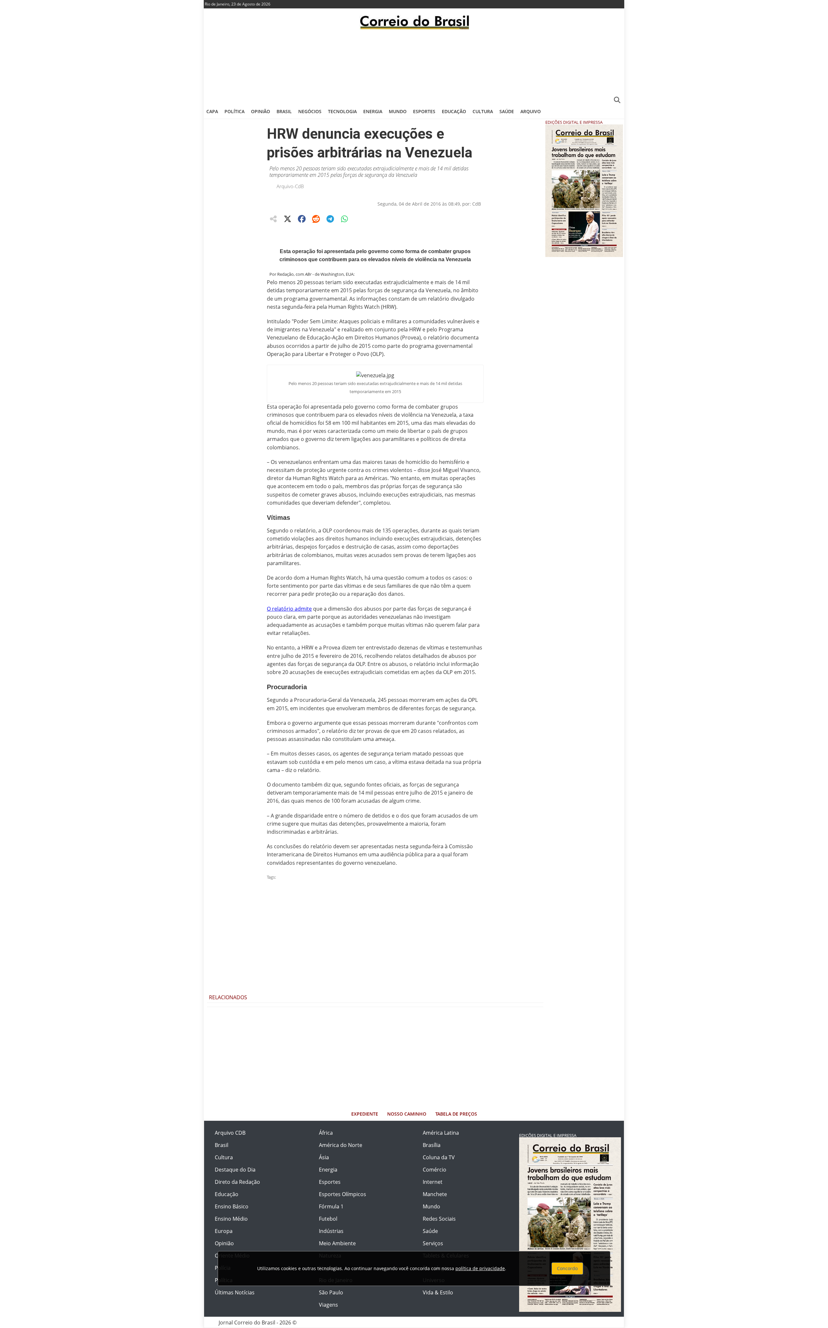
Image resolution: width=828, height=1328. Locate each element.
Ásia (324, 1157)
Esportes (424, 111)
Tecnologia (342, 111)
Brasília (432, 1145)
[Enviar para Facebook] (302, 219)
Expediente (364, 1114)
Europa (224, 1231)
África (326, 1132)
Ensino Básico (231, 1206)
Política (234, 111)
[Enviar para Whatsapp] (344, 219)
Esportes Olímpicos (342, 1194)
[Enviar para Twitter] (287, 219)
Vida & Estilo (438, 1292)
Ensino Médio (231, 1218)
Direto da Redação (237, 1181)
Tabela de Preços (456, 1114)
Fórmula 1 (331, 1206)
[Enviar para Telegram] (330, 219)
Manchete (435, 1194)
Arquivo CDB (230, 1132)
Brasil (284, 111)
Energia (372, 111)
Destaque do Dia (235, 1169)
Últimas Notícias (235, 1292)
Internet (432, 1181)
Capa (212, 111)
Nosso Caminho (406, 1114)
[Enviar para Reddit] (316, 219)
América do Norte (340, 1145)
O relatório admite (289, 608)
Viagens (328, 1304)
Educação (454, 111)
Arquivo (530, 111)
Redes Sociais (439, 1218)
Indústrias (331, 1231)
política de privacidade (480, 1268)
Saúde (506, 111)
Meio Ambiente (337, 1243)
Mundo (398, 111)
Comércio (434, 1169)
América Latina (441, 1132)
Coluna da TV (439, 1157)
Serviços (433, 1243)
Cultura (483, 111)
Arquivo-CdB (290, 186)
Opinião (260, 111)
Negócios (309, 111)
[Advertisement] (414, 66)
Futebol (328, 1218)
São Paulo (331, 1292)
